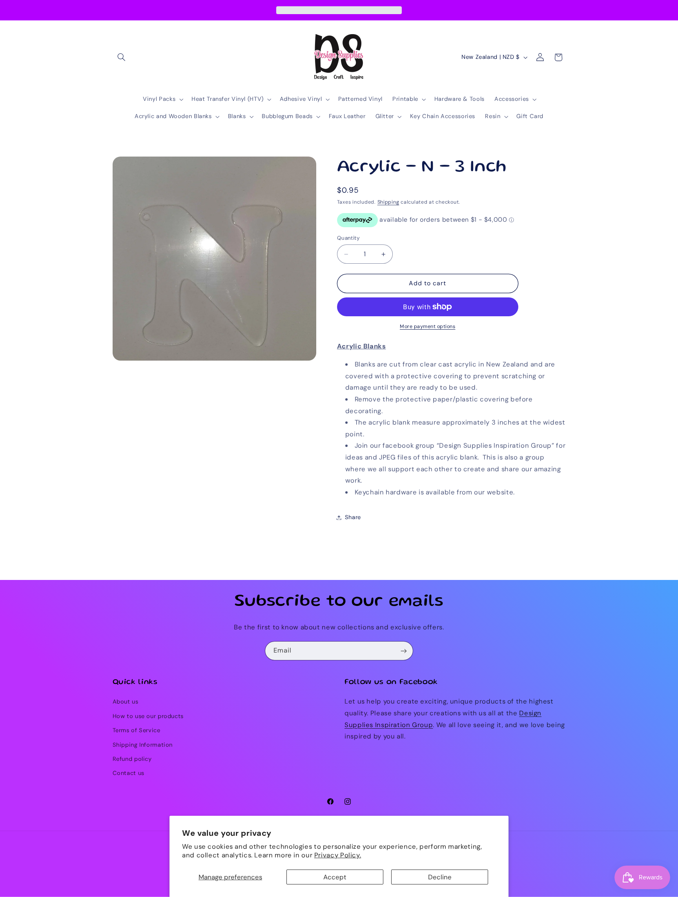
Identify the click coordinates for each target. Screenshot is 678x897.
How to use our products (148, 716)
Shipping (388, 202)
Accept (334, 877)
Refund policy (132, 759)
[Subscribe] (404, 650)
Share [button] (353, 517)
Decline (440, 877)
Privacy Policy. (337, 855)
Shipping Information (143, 745)
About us (126, 702)
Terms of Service (136, 731)
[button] (122, 57)
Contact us (128, 773)
